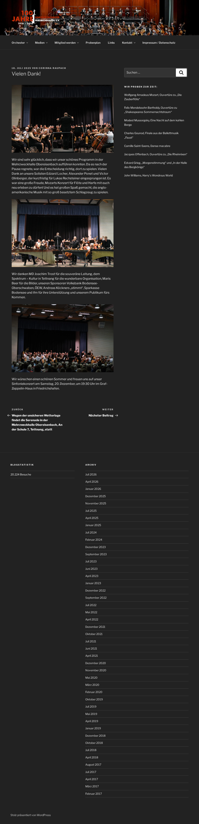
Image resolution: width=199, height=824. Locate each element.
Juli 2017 (90, 772)
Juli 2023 (91, 561)
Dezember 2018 (95, 735)
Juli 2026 (91, 474)
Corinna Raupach (52, 68)
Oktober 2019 (94, 699)
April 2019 (91, 721)
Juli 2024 (91, 532)
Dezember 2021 (95, 626)
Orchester (18, 42)
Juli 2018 (90, 750)
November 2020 (95, 670)
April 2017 (91, 779)
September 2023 (96, 554)
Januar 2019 (93, 728)
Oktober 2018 (94, 742)
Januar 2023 (93, 583)
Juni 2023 (91, 568)
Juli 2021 (90, 641)
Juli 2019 (90, 706)
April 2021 (91, 655)
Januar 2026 (93, 488)
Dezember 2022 (95, 590)
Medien (40, 42)
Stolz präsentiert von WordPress (30, 815)
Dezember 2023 (95, 547)
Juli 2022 (90, 605)
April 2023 (91, 576)
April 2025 (91, 518)
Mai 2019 (91, 714)
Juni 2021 (91, 648)
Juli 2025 (91, 510)
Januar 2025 (93, 525)
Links (111, 42)
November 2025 (95, 503)
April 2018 (91, 757)
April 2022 (91, 619)
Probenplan (93, 42)
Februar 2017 (93, 793)
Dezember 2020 (95, 663)
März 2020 (92, 684)
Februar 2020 (93, 692)
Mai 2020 (91, 677)
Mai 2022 (91, 612)
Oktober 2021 (94, 634)
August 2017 (93, 764)
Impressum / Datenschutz (158, 42)
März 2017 (92, 786)
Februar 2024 (93, 539)
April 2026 (91, 481)
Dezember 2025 (95, 496)
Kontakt (127, 42)
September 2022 (95, 597)
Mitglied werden (65, 42)
